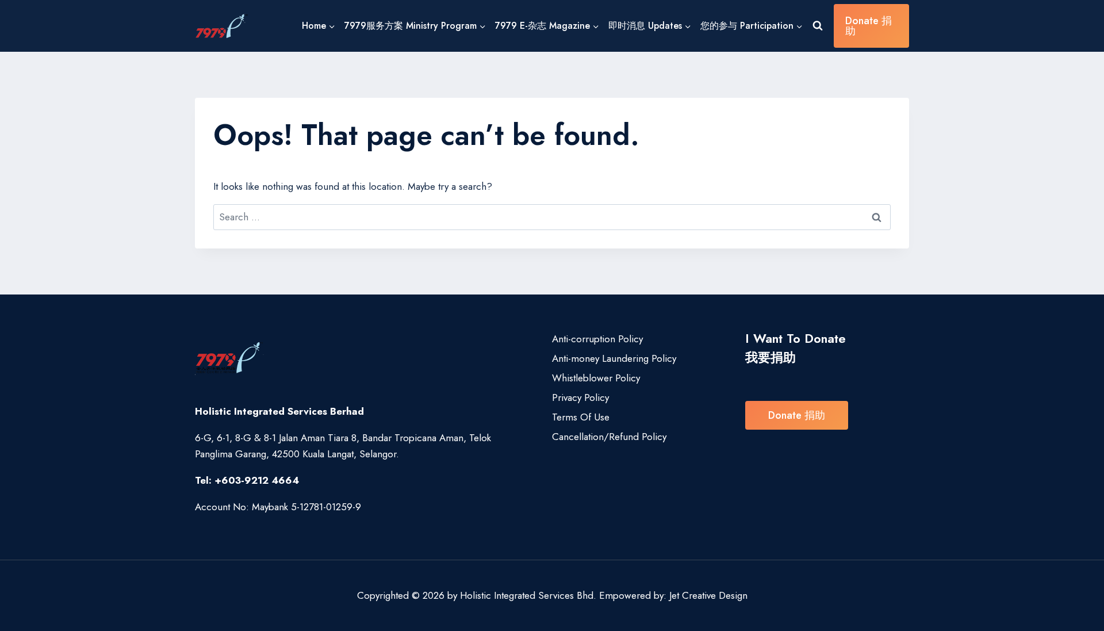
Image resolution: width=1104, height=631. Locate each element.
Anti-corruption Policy (597, 339)
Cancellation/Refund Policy (609, 436)
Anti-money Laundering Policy (614, 358)
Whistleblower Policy (596, 378)
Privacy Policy (580, 397)
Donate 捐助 (868, 26)
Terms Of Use (581, 417)
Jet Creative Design (708, 595)
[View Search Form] (817, 26)
